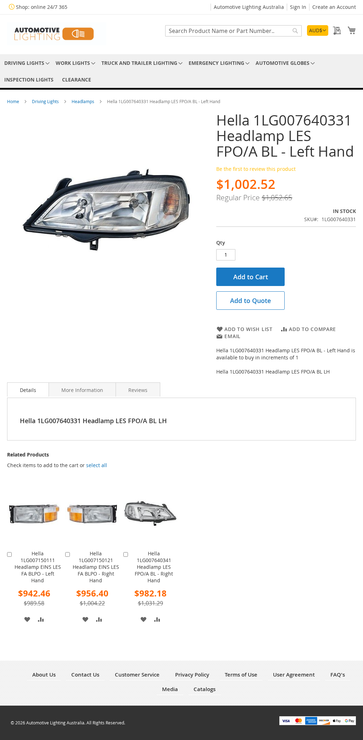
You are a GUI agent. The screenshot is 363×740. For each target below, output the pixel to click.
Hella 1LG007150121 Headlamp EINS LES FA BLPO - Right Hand (96, 567)
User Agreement (294, 674)
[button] (317, 30)
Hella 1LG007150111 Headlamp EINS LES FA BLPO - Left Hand (38, 567)
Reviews (137, 390)
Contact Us (85, 674)
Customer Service (137, 674)
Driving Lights (46, 101)
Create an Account (334, 7)
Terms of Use (241, 674)
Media (170, 689)
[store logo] (56, 33)
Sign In (298, 7)
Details (28, 390)
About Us (44, 674)
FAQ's (337, 674)
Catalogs (205, 689)
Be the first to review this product (256, 169)
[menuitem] (25, 63)
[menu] (181, 71)
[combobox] (233, 31)
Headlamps (83, 101)
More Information (82, 390)
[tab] (28, 389)
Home (13, 101)
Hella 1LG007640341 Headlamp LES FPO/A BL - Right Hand (154, 567)
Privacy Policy (192, 674)
